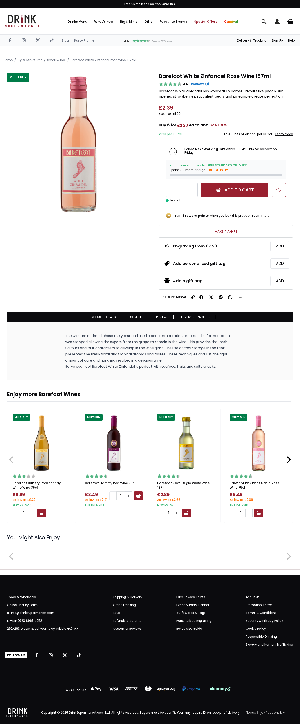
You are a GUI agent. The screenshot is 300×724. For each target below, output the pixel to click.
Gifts (148, 21)
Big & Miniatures (30, 60)
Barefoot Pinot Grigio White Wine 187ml (183, 485)
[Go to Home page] (22, 21)
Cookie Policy (256, 628)
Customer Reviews (127, 628)
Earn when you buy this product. (222, 215)
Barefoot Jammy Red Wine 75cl (110, 483)
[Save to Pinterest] (221, 297)
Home (8, 60)
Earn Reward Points (190, 597)
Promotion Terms (259, 605)
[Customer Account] (277, 21)
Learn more (284, 134)
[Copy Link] (193, 297)
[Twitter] (37, 40)
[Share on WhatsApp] (230, 297)
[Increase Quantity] (193, 190)
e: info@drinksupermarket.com (30, 613)
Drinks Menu (77, 21)
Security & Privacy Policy (264, 620)
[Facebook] (9, 40)
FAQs (117, 613)
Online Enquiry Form (22, 605)
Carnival (231, 21)
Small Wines (56, 60)
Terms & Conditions (261, 613)
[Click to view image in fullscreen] (78, 144)
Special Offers (205, 21)
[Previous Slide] (11, 459)
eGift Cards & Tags (191, 613)
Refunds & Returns (127, 620)
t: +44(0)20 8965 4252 (24, 620)
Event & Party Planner (192, 605)
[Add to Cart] (41, 513)
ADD (280, 246)
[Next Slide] (288, 459)
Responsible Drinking (261, 636)
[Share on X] (211, 297)
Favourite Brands (173, 21)
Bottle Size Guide (189, 628)
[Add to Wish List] (279, 190)
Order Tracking (124, 605)
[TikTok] (51, 40)
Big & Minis (128, 21)
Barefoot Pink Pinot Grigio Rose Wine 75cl (254, 485)
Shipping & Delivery (127, 597)
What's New (103, 21)
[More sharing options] (240, 297)
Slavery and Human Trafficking (269, 644)
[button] (150, 40)
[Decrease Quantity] (170, 190)
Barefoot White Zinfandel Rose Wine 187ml (103, 60)
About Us (252, 597)
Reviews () (200, 84)
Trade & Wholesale (21, 597)
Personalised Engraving (193, 620)
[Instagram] (23, 40)
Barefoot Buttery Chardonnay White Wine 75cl (37, 485)
